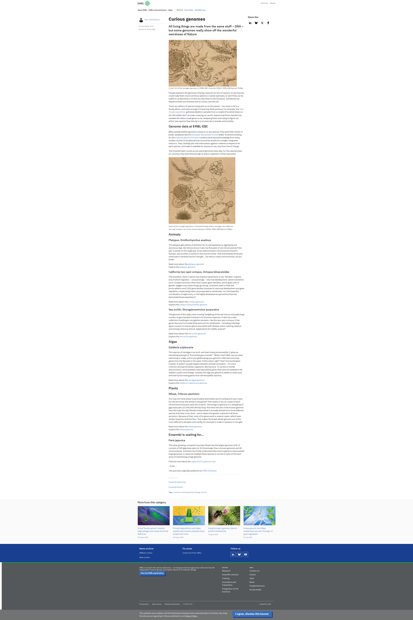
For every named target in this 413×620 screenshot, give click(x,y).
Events (253, 575)
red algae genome (196, 380)
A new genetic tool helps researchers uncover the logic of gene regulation (258, 531)
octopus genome (196, 302)
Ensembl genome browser (187, 138)
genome (193, 305)
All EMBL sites (200, 10)
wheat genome (195, 427)
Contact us (254, 571)
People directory (257, 586)
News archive (144, 557)
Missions (225, 567)
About (251, 567)
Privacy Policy (190, 616)
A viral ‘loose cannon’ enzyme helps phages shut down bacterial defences (153, 531)
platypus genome (196, 264)
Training (225, 578)
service (204, 492)
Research (226, 571)
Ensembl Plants (176, 487)
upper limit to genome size (203, 462)
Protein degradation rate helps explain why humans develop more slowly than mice (189, 531)
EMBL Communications (158, 10)
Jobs (252, 578)
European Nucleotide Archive (205, 135)
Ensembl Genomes (177, 482)
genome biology (194, 492)
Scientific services (230, 575)
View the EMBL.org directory (152, 573)
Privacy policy (144, 604)
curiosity (176, 492)
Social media (255, 590)
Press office (188, 10)
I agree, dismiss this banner (252, 614)
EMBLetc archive (145, 553)
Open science (156, 604)
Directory (264, 3)
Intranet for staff (265, 604)
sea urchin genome (197, 334)
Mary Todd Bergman (152, 20)
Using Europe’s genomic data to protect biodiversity (222, 529)
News (170, 10)
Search (272, 3)
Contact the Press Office (192, 553)
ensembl (184, 492)
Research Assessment (172, 604)
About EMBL (142, 10)
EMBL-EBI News (209, 471)
